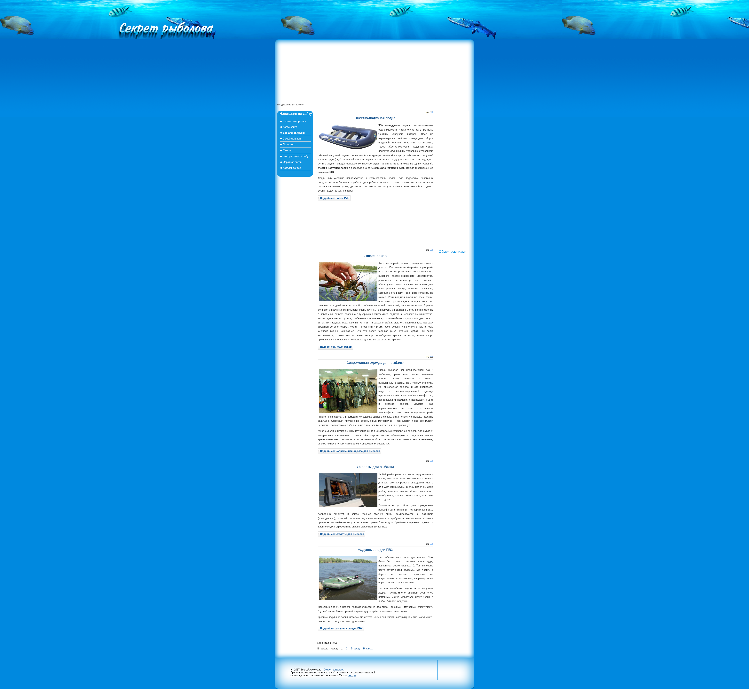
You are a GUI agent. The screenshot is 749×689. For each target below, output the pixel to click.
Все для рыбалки (294, 132)
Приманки (288, 144)
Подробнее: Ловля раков (336, 346)
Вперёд (355, 648)
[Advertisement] (372, 74)
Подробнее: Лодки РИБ (334, 198)
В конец (367, 648)
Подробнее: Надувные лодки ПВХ (341, 628)
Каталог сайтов (292, 167)
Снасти (287, 150)
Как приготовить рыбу (296, 156)
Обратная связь (292, 162)
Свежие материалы (294, 121)
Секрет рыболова (334, 669)
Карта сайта (290, 126)
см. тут (352, 675)
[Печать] (427, 112)
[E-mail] (431, 112)
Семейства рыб (292, 138)
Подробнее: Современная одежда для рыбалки (350, 451)
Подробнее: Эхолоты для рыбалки (342, 534)
